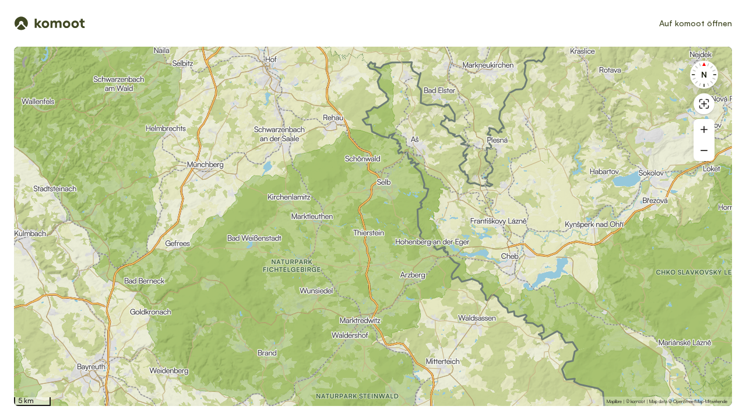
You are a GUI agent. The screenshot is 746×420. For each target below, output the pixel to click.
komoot (638, 401)
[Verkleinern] (704, 150)
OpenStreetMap (688, 401)
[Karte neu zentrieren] (704, 103)
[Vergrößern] (704, 129)
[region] (373, 226)
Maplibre (614, 401)
